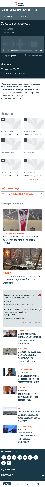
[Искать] (38, 484)
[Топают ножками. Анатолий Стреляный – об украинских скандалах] (10, 333)
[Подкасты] (3, 463)
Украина (7, 273)
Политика (22, 388)
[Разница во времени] (11, 123)
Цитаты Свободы (25, 370)
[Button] (8, 65)
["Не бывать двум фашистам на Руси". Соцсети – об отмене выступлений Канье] (10, 372)
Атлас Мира (22, 349)
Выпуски (8, 17)
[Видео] (27, 484)
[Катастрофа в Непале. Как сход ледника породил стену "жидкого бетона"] (10, 351)
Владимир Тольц (8, 32)
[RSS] (35, 457)
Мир (19, 409)
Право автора (23, 331)
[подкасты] (17, 484)
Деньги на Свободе (25, 427)
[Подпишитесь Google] (3, 457)
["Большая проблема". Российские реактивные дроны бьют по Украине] (22, 259)
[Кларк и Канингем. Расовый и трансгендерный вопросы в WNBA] (22, 220)
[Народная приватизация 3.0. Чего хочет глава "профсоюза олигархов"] (10, 429)
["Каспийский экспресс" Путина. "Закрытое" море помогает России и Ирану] (10, 411)
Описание (23, 17)
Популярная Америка (13, 233)
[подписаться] (9, 463)
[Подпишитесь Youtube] (19, 457)
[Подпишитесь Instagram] (30, 457)
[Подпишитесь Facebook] (9, 457)
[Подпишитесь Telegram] (25, 457)
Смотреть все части (36, 179)
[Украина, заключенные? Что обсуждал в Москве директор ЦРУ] (10, 390)
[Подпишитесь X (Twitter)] (14, 457)
